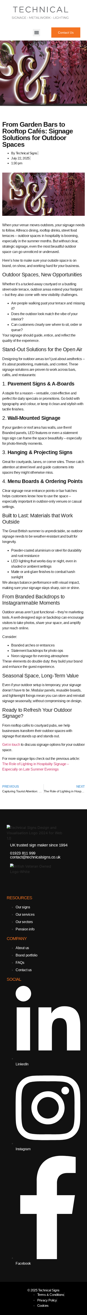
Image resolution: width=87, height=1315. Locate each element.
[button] (36, 32)
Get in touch (11, 744)
